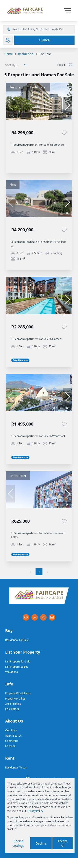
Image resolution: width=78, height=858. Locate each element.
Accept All (62, 843)
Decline (41, 843)
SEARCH (44, 40)
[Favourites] (64, 132)
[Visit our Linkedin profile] (34, 617)
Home (8, 54)
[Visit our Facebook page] (26, 617)
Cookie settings (18, 843)
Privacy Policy (35, 811)
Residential (26, 54)
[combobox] (34, 29)
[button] (67, 105)
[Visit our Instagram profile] (43, 617)
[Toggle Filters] (8, 40)
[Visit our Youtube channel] (52, 617)
